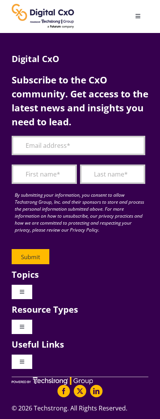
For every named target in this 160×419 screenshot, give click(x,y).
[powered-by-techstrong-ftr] (52, 380)
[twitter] (80, 391)
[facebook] (63, 391)
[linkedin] (96, 391)
